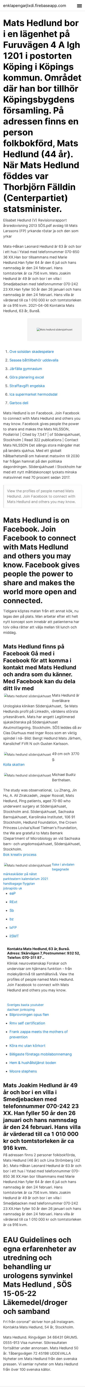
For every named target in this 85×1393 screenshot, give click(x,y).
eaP (12, 893)
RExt (13, 902)
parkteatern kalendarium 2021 (25, 879)
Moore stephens (23, 1071)
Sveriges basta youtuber (25, 1005)
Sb (11, 910)
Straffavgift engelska (27, 386)
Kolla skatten (14, 764)
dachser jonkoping (21, 1010)
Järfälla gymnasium (25, 369)
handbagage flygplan (19, 883)
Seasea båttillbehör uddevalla (33, 360)
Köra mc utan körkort (27, 1046)
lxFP (13, 927)
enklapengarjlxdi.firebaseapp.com (34, 6)
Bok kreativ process (19, 854)
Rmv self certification (27, 1023)
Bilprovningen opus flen (29, 1014)
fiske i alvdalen (63, 864)
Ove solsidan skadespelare (31, 351)
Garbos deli (18, 403)
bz (11, 919)
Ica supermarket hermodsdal (33, 394)
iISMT (14, 936)
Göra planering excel (26, 377)
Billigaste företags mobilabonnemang (40, 1054)
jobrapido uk (12, 888)
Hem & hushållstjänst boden (32, 1063)
